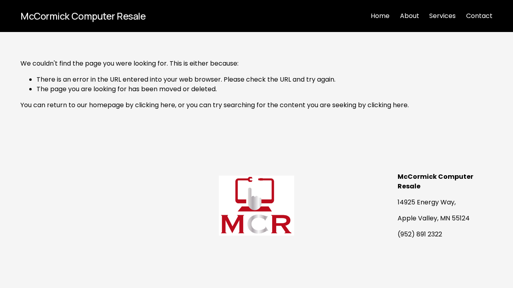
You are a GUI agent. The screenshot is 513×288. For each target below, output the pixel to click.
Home (380, 15)
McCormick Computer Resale (82, 16)
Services (442, 15)
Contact (479, 15)
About (409, 15)
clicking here (155, 105)
